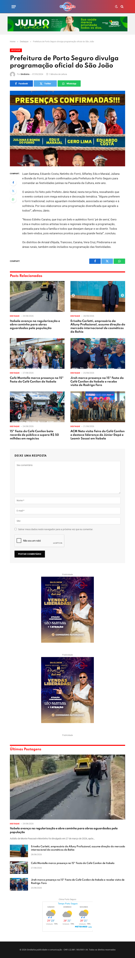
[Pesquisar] (121, 6)
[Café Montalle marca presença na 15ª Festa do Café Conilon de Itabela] (37, 353)
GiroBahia (25, 74)
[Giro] (67, 6)
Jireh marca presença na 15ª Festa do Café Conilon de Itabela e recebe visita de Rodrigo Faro (97, 382)
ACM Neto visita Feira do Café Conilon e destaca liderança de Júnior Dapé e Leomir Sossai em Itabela (97, 435)
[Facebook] (13, 182)
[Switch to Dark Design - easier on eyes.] (116, 6)
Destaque (16, 50)
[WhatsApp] (13, 199)
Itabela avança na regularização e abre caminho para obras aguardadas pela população (35, 325)
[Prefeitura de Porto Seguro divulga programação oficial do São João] (67, 128)
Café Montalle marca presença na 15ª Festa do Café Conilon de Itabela (37, 380)
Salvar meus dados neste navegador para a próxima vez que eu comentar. (55, 529)
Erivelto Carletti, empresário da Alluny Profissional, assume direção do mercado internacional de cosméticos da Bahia (97, 326)
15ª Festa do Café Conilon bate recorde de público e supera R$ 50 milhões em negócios (34, 435)
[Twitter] (13, 191)
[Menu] (14, 6)
